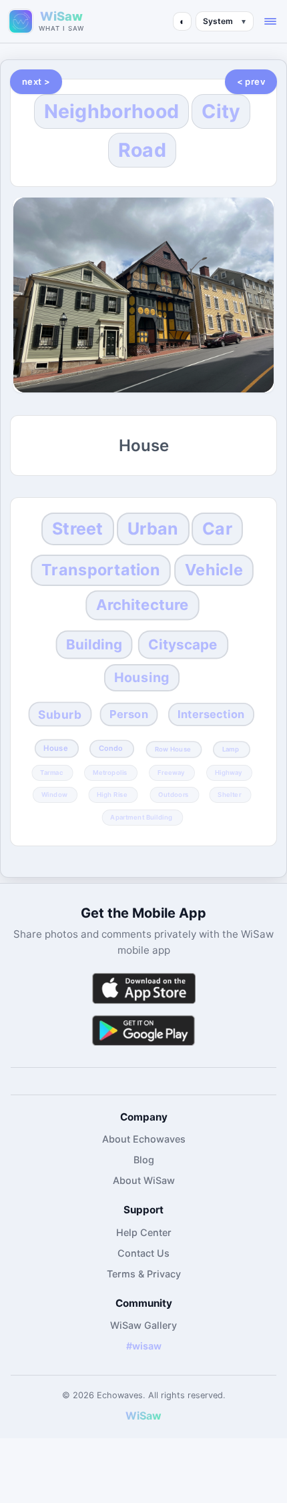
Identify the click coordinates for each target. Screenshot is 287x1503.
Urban (152, 529)
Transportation (101, 569)
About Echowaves (144, 1139)
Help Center (144, 1232)
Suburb (59, 714)
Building (95, 644)
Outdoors (173, 795)
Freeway (171, 772)
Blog (143, 1159)
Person (128, 714)
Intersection (211, 714)
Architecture (142, 604)
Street (77, 529)
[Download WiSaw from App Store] (143, 988)
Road (142, 150)
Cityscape (183, 644)
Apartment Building (141, 817)
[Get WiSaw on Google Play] (143, 1030)
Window (54, 795)
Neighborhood (112, 111)
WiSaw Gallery (143, 1325)
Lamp (231, 749)
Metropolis (110, 772)
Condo (111, 748)
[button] (270, 21)
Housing (142, 677)
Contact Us (143, 1253)
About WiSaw (144, 1180)
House (56, 748)
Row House (173, 749)
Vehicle (214, 569)
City (221, 111)
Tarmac (51, 772)
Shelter (230, 795)
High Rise (112, 795)
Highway (228, 772)
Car (217, 529)
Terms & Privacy (144, 1273)
